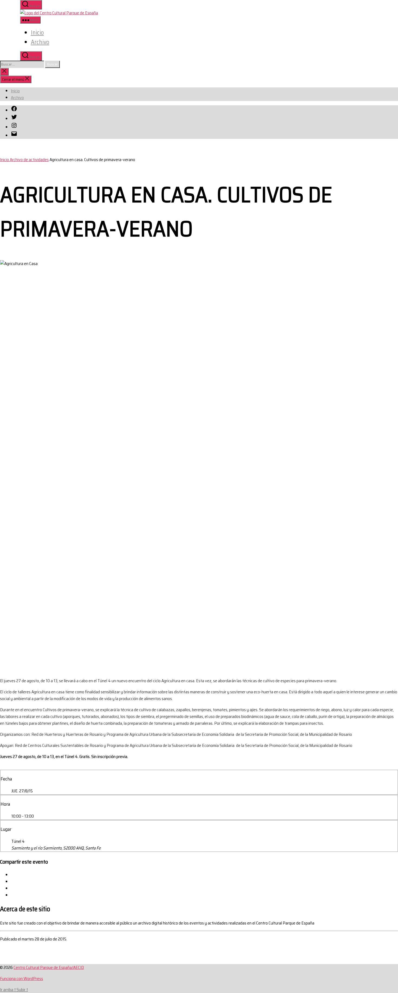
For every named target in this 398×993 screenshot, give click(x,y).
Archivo (40, 42)
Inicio (37, 32)
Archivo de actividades (29, 159)
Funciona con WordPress (21, 978)
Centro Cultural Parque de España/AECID (49, 967)
